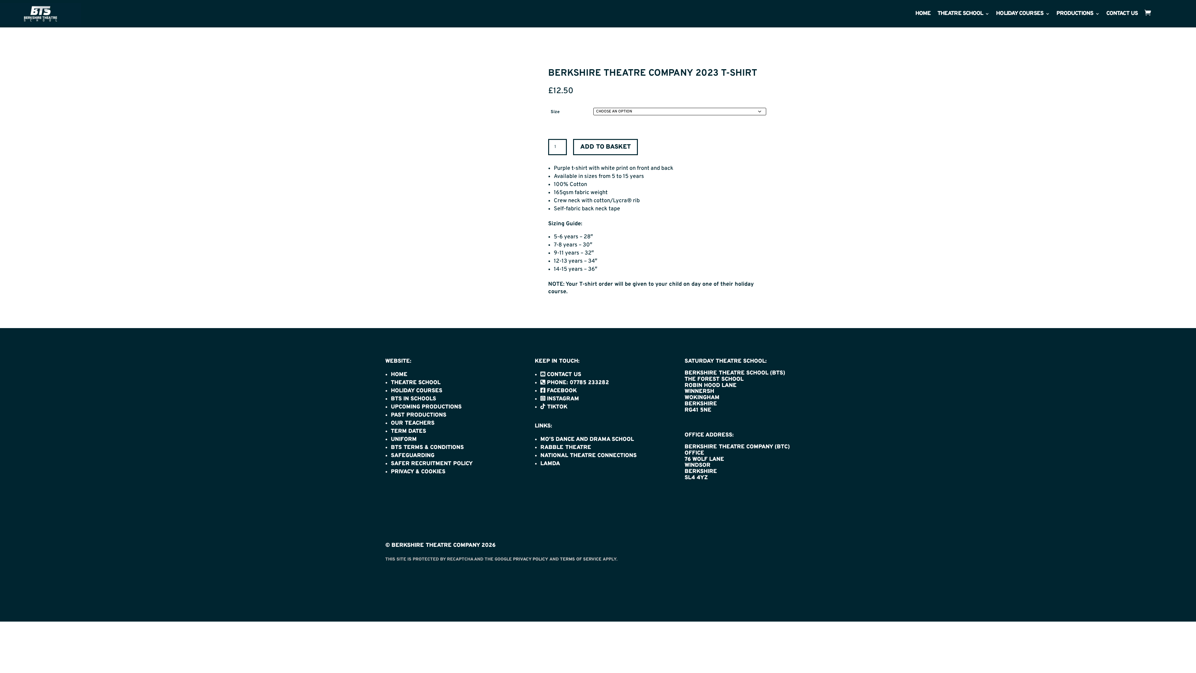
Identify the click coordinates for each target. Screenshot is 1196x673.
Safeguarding (412, 455)
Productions (1074, 14)
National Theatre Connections (588, 455)
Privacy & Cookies (418, 471)
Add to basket (605, 147)
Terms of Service (580, 559)
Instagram (562, 399)
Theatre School (960, 14)
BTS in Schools (413, 399)
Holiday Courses (1019, 14)
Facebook (561, 390)
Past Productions (418, 415)
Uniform (404, 439)
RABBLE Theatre (565, 447)
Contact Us (1122, 14)
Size (555, 112)
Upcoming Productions (426, 407)
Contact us (563, 374)
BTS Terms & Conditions (427, 447)
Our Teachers (412, 423)
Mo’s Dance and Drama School (587, 439)
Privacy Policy (530, 559)
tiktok (556, 407)
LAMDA (550, 463)
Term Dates (408, 431)
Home (923, 14)
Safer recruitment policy (432, 463)
